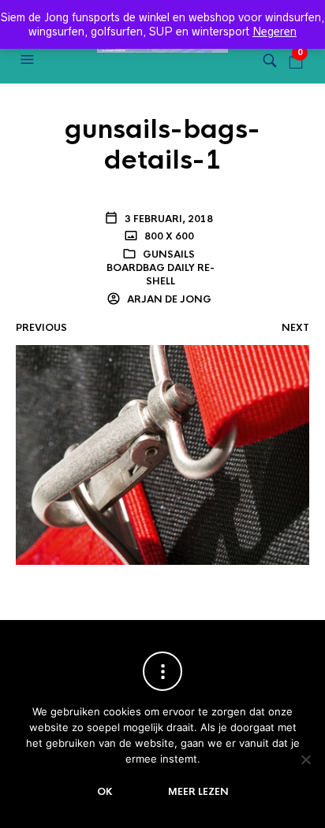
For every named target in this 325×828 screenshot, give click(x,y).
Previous (41, 327)
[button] (29, 60)
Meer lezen (198, 791)
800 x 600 (168, 236)
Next (295, 327)
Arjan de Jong (168, 299)
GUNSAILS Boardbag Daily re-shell (160, 268)
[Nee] (305, 759)
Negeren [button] (274, 31)
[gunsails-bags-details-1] (162, 454)
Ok (105, 791)
